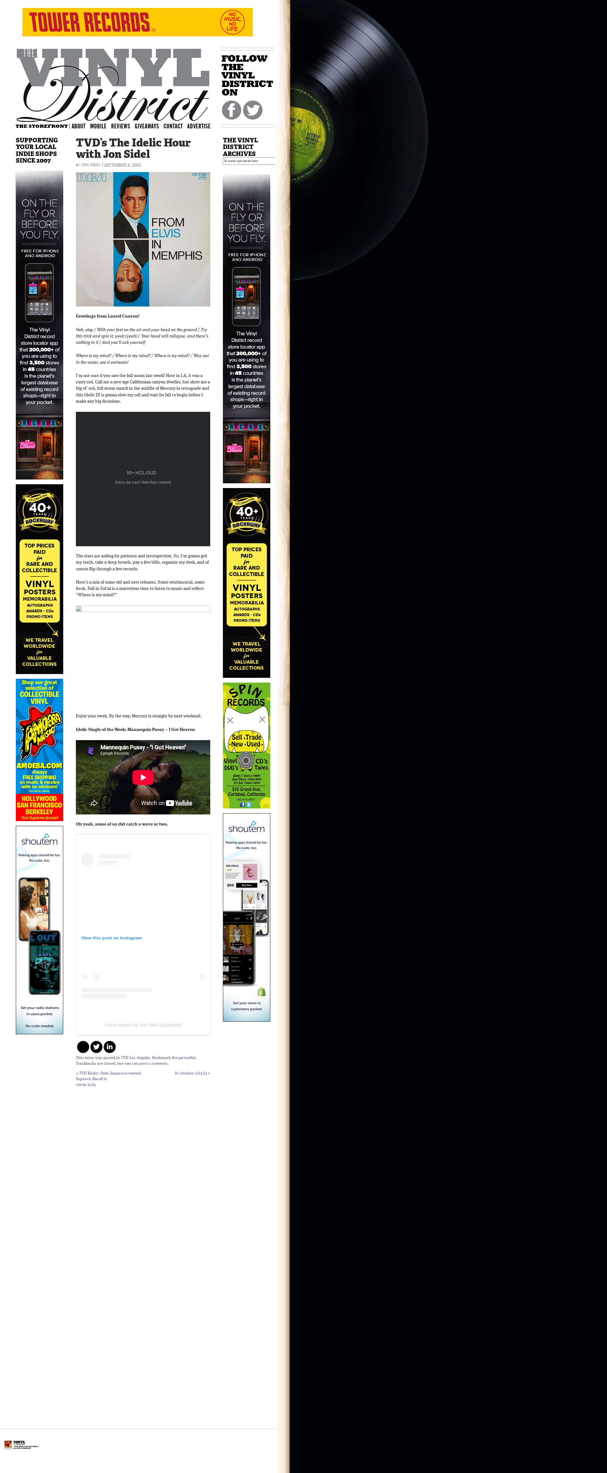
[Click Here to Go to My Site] (39, 483)
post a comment (153, 1063)
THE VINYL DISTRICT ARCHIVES (240, 147)
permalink (186, 1058)
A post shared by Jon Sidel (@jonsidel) (143, 1024)
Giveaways (152, 125)
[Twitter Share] (96, 1047)
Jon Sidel (91, 165)
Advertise (199, 125)
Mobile (98, 125)
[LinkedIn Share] (110, 1047)
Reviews (125, 125)
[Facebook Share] (83, 1047)
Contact (176, 125)
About (79, 125)
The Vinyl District (113, 83)
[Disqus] (143, 1174)
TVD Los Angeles (135, 1058)
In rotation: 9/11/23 (192, 1073)
